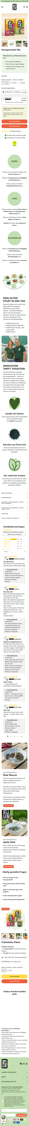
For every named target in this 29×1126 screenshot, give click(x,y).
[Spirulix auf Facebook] (21, 1064)
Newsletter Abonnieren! (12, 1087)
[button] (6, 131)
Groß (10, 970)
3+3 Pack (22, 83)
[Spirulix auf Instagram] (24, 1064)
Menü (4, 1077)
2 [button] (11, 736)
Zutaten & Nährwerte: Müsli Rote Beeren (13, 502)
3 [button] (14, 736)
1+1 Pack (5, 83)
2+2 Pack (14, 83)
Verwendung (6, 497)
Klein (4, 970)
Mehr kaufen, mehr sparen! (12, 967)
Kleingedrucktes (9, 1081)
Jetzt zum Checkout (15, 126)
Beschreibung (7, 493)
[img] (13, 557)
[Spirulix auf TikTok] (26, 1064)
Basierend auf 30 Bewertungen (13, 532)
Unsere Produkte (9, 1072)
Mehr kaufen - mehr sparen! (13, 80)
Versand (5, 513)
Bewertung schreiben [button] (14, 534)
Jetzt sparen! (21, 1115)
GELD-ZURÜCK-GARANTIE (10, 518)
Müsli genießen (8, 805)
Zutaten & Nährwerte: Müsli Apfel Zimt (13, 508)
